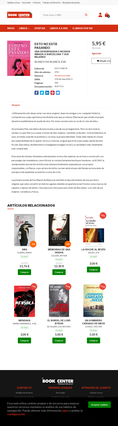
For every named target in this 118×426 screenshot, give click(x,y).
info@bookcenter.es (24, 393)
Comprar (24, 272)
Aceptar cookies (99, 404)
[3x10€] (59, 300)
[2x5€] (93, 229)
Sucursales (26, 2)
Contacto (37, 2)
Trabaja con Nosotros (51, 2)
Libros (23, 28)
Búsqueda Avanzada (71, 2)
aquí (64, 410)
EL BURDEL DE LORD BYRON (59, 322)
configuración (16, 414)
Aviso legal (60, 393)
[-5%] (24, 229)
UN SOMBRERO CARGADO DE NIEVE (93, 322)
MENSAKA (25, 320)
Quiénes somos (13, 2)
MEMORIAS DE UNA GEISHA (59, 251)
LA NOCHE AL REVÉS (93, 249)
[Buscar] (85, 15)
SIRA (24, 249)
